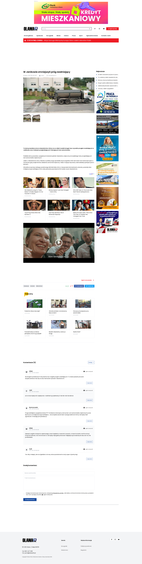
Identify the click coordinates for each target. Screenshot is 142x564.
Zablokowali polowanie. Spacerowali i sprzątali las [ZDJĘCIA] (108, 86)
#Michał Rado (39, 286)
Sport (81, 35)
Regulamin (83, 550)
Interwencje (26, 286)
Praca (74, 35)
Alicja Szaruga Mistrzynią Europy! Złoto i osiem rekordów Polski (67, 40)
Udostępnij (80, 286)
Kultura (66, 35)
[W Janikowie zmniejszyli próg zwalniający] (58, 95)
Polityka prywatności (86, 546)
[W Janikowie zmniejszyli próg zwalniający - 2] (36, 118)
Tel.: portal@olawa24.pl (29, 553)
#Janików (32, 286)
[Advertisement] (71, 56)
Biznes (58, 35)
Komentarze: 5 (52, 75)
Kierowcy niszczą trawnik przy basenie (107, 80)
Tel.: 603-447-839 (27, 551)
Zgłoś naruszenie (86, 280)
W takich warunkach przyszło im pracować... (108, 74)
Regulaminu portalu (58, 493)
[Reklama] (71, 13)
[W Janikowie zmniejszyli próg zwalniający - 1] (27, 118)
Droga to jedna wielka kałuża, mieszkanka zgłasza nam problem (108, 83)
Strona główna (28, 35)
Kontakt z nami (105, 35)
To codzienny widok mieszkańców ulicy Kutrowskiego (108, 77)
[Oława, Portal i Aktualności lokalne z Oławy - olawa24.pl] (30, 29)
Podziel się (90, 286)
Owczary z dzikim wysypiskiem (106, 88)
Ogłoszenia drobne (92, 35)
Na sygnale (49, 35)
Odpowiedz (89, 383)
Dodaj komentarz (30, 499)
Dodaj (90, 362)
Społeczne (39, 35)
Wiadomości (64, 550)
